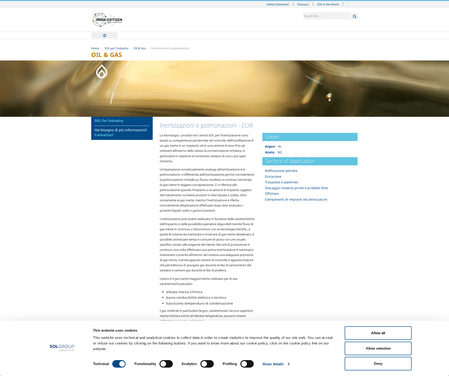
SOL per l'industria (116, 48)
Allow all (378, 333)
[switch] (166, 364)
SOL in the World (328, 4)
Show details (273, 364)
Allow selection (378, 348)
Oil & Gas (140, 48)
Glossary (303, 4)
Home (104, 35)
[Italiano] (107, 19)
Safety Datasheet (277, 4)
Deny (378, 363)
